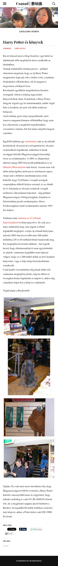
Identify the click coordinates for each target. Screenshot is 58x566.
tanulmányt (30, 141)
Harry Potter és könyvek (23, 42)
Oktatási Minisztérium (14, 167)
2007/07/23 (20, 48)
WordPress (35, 561)
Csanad (7, 48)
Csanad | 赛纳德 (29, 3)
